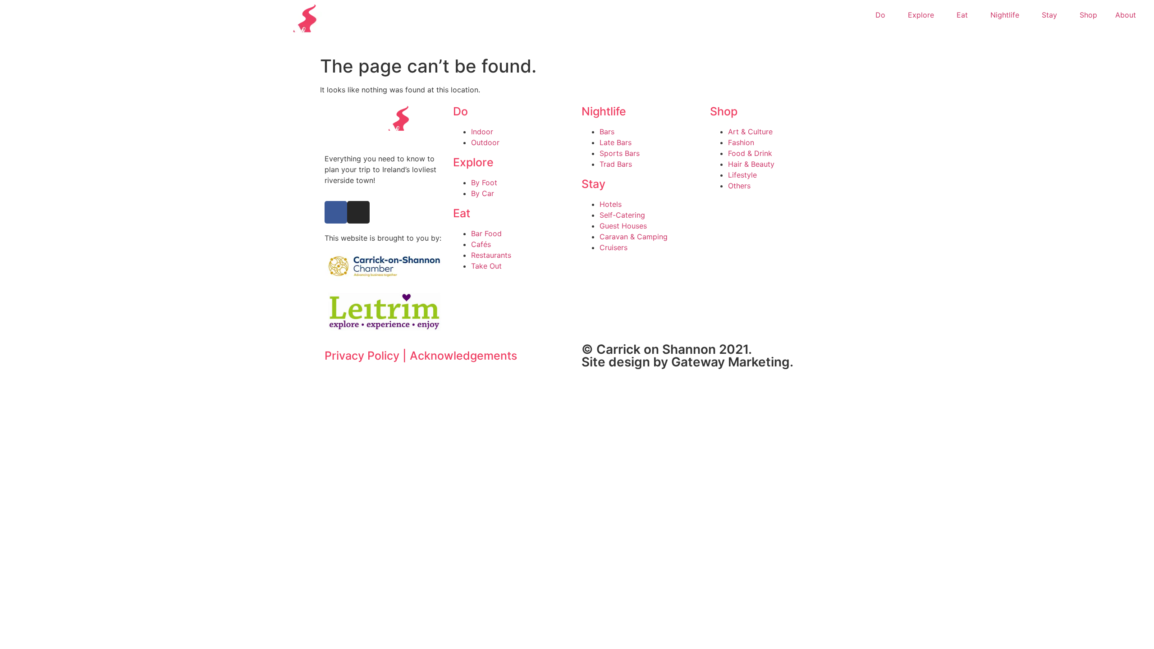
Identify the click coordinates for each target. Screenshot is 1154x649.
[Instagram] (358, 212)
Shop (1088, 14)
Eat (962, 14)
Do (880, 14)
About (1125, 14)
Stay (1049, 14)
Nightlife (1004, 14)
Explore (921, 14)
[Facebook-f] (336, 212)
